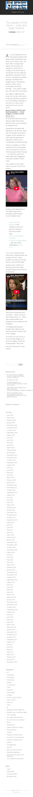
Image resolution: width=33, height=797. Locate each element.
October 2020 (11, 547)
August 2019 (11, 582)
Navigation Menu (16, 12)
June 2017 (10, 647)
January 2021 (11, 540)
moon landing (11, 715)
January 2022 (11, 510)
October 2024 (11, 430)
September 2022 (12, 492)
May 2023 (10, 472)
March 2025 (10, 418)
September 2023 (12, 462)
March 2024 (10, 448)
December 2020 (12, 542)
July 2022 (10, 497)
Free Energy (10, 692)
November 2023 (12, 457)
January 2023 (11, 482)
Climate (9, 682)
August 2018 (11, 612)
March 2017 (10, 654)
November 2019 (12, 575)
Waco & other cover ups (14, 750)
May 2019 (10, 590)
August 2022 (11, 495)
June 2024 (10, 440)
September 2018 (12, 610)
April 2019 (10, 592)
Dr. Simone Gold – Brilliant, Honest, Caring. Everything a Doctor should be (15, 376)
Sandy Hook (10, 725)
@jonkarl (11, 225)
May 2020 (10, 560)
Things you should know (14, 735)
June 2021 (10, 527)
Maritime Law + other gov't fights (17, 712)
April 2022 (10, 502)
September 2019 (12, 580)
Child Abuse (10, 680)
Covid (8, 687)
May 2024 (10, 443)
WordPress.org (11, 776)
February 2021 (11, 537)
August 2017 (11, 642)
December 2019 (12, 572)
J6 (7, 707)
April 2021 (10, 532)
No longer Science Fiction (15, 717)
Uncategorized (13, 44)
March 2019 (10, 595)
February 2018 (11, 627)
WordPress (16, 792)
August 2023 (11, 465)
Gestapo (9, 695)
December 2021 (12, 512)
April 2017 (10, 652)
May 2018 (10, 620)
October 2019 (11, 577)
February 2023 (11, 480)
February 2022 (11, 507)
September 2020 (12, 550)
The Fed (9, 732)
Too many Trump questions (15, 737)
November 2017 (12, 634)
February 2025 (11, 420)
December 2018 (12, 602)
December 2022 (12, 485)
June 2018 (10, 617)
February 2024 (11, 450)
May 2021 (10, 530)
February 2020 (11, 567)
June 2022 (10, 500)
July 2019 (10, 585)
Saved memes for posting (15, 727)
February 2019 (11, 597)
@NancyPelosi (14, 222)
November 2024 (12, 428)
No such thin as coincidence (16, 720)
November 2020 (12, 545)
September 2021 (12, 520)
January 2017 (11, 659)
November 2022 (12, 487)
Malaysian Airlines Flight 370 (15, 710)
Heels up (10, 702)
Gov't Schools (11, 700)
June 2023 (10, 470)
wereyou (13, 32)
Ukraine (9, 742)
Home (7, 44)
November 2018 (12, 605)
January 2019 (11, 600)
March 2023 (10, 477)
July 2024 (10, 438)
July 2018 (10, 615)
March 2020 (10, 565)
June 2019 (10, 587)
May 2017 (10, 649)
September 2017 (12, 639)
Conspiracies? (11, 685)
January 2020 (11, 570)
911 (8, 672)
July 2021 (10, 525)
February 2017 (11, 657)
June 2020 (10, 557)
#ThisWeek (12, 238)
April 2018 (10, 622)
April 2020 (10, 562)
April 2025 (10, 415)
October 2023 (11, 460)
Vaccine (9, 747)
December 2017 (12, 632)
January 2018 (11, 629)
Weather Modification (13, 752)
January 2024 (11, 452)
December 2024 (12, 425)
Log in (9, 769)
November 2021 (12, 515)
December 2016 (12, 662)
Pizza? (9, 722)
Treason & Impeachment (14, 740)
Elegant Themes (16, 790)
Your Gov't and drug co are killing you (15, 755)
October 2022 (11, 490)
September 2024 (12, 433)
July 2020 (10, 555)
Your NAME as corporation (15, 758)
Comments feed (12, 774)
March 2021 (10, 535)
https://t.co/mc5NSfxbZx (16, 236)
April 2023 (10, 475)
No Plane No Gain (12, 380)
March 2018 (10, 625)
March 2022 (10, 505)
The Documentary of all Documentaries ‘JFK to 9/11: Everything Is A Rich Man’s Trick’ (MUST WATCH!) (16, 395)
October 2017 (11, 637)
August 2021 (11, 522)
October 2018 (11, 607)
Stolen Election (11, 730)
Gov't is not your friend (14, 697)
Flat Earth (10, 690)
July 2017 (10, 644)
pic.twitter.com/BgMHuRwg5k (17, 240)
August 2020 (11, 552)
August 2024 (11, 435)
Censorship (10, 677)
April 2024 (10, 445)
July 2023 (10, 467)
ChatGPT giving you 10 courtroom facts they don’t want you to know (17, 383)
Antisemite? (10, 675)
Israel (8, 705)
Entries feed (10, 771)
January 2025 (11, 423)
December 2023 (12, 455)
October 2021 (11, 517)
